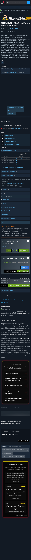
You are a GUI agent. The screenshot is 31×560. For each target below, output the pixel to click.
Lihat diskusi (4, 214)
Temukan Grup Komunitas (8, 218)
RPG (18, 183)
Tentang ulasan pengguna (7, 423)
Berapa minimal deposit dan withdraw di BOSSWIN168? (13, 379)
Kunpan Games (12, 30)
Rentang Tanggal (13, 434)
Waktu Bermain (6, 438)
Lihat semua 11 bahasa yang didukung (12, 167)
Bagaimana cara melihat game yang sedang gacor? (13, 399)
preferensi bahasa (17, 128)
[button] (15, 71)
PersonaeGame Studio (13, 28)
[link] (12, 250)
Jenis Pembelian (16, 431)
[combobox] (16, 2)
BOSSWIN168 (13, 334)
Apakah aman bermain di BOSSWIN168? (12, 392)
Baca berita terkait (6, 211)
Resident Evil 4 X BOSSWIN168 (20, 262)
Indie (14, 183)
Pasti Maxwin (22, 313)
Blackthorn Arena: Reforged (9, 264)
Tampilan (16, 438)
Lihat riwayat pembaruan (8, 207)
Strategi (22, 183)
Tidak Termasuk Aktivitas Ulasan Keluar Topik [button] (13, 450)
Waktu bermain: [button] (6, 453)
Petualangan (9, 183)
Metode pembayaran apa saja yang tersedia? (13, 386)
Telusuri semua (24, 278)
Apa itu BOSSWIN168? (11, 373)
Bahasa (4, 434)
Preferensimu (18, 423)
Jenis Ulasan (5, 431)
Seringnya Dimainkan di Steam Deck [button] (12, 456)
